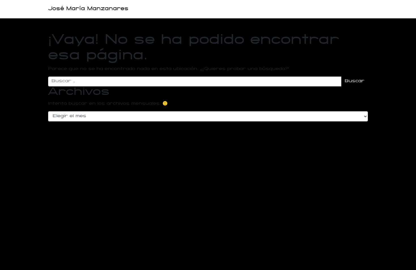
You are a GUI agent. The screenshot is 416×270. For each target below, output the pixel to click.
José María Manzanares (88, 9)
